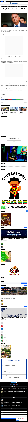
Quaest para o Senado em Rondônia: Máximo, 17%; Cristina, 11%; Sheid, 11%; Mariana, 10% (23, 112)
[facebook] (10, 384)
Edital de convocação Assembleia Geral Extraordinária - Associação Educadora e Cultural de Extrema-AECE (13, 318)
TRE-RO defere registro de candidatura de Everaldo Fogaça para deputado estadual (4, 112)
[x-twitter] (11, 384)
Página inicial (2, 6)
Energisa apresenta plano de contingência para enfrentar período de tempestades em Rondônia (15, 391)
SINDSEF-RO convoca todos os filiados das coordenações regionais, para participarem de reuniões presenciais (15, 399)
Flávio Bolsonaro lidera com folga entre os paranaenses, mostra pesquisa (12, 394)
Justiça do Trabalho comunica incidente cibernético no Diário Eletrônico (12, 405)
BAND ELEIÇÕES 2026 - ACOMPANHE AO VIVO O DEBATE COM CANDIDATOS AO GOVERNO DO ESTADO (13, 239)
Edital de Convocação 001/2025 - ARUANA (8, 339)
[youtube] (16, 384)
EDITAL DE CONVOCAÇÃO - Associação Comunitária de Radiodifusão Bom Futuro (12, 322)
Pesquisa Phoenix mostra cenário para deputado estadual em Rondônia (14, 112)
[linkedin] (17, 384)
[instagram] (14, 384)
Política (4, 6)
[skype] (13, 384)
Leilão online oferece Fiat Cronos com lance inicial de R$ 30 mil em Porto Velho (13, 402)
